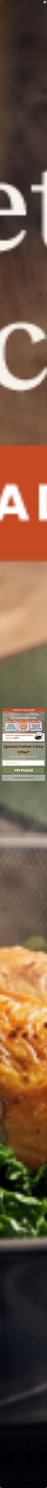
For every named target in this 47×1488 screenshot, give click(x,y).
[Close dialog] (45, 2)
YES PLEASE (23, 770)
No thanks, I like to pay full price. (23, 778)
